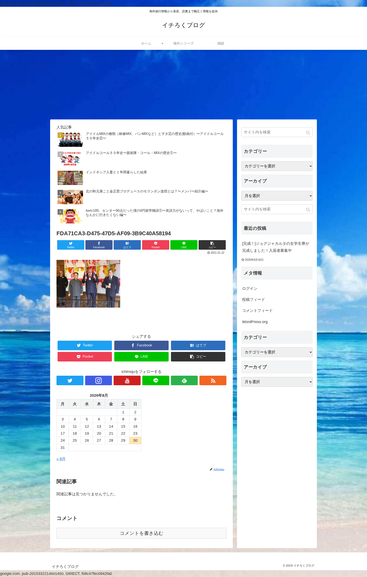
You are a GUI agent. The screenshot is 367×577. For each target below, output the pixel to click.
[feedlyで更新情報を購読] (184, 380)
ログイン (249, 288)
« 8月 (61, 459)
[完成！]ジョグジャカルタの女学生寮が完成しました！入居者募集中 (275, 246)
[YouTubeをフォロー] (127, 380)
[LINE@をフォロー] (155, 380)
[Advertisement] (183, 84)
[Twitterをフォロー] (69, 380)
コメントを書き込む (141, 533)
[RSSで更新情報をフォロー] (212, 380)
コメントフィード (257, 310)
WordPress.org (255, 322)
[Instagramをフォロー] (98, 380)
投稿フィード (253, 299)
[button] (308, 132)
